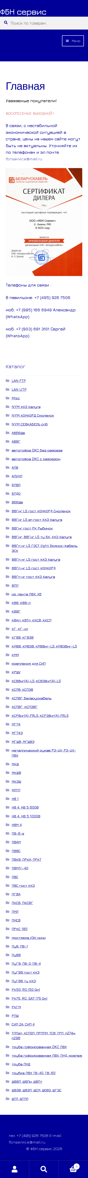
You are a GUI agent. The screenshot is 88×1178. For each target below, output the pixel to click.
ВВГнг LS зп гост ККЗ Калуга (37, 519)
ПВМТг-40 (20, 868)
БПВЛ (16, 485)
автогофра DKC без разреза (37, 450)
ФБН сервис (23, 11)
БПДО (16, 493)
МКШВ (16, 772)
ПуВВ (16, 955)
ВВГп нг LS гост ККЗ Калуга (36, 559)
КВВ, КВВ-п (21, 602)
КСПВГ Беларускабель (32, 698)
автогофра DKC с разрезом (36, 459)
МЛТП (16, 790)
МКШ (15, 764)
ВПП (15, 585)
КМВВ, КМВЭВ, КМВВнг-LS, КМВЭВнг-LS (44, 646)
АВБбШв (18, 433)
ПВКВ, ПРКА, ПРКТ (26, 859)
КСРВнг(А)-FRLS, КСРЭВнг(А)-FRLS (40, 715)
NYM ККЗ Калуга (26, 407)
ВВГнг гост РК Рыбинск (32, 528)
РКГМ (16, 1007)
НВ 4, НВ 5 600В (25, 807)
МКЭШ (16, 781)
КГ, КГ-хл (20, 629)
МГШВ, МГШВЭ (23, 741)
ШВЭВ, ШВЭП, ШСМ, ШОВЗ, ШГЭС (36, 1090)
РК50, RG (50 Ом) (26, 989)
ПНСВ (16, 920)
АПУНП (17, 476)
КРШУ (16, 672)
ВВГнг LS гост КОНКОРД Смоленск (41, 511)
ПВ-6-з (18, 833)
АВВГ (16, 441)
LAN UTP (19, 389)
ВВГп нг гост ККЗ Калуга (33, 576)
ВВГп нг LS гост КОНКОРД (34, 568)
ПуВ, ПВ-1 (20, 946)
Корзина (68, 1164)
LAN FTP (19, 380)
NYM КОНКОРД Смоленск (33, 415)
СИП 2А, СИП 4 (23, 1024)
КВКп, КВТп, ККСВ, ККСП (31, 620)
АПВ (15, 467)
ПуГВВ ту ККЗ (24, 981)
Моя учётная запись (14, 1169)
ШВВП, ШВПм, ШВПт (27, 1081)
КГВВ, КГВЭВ (23, 637)
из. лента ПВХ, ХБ (27, 594)
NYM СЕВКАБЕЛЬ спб (30, 424)
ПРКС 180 (19, 929)
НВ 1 (15, 798)
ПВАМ (16, 842)
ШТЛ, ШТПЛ (20, 1099)
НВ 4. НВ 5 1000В (26, 816)
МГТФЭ (17, 733)
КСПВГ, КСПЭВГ (25, 707)
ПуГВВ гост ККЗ (25, 972)
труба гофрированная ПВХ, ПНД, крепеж (47, 1055)
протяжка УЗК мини (29, 937)
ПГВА (16, 894)
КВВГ (16, 611)
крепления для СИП (29, 663)
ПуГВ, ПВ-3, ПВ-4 (26, 963)
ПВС (15, 877)
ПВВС (16, 851)
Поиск (44, 1169)
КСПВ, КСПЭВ (22, 689)
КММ (15, 655)
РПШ (15, 1015)
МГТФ (16, 724)
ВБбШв (17, 502)
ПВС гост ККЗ (23, 885)
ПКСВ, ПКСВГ (22, 903)
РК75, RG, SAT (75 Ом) (29, 998)
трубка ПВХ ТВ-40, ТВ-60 (33, 1073)
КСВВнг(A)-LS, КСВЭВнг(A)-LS (36, 681)
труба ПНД (21, 1064)
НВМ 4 (17, 825)
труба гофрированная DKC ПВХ (39, 1047)
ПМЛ (15, 911)
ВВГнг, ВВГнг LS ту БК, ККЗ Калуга (42, 537)
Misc (16, 398)
